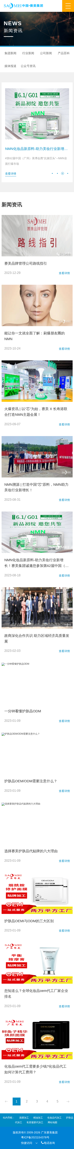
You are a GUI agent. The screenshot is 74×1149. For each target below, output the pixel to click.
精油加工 (38, 1117)
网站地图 (52, 1122)
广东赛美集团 (49, 1132)
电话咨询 (48, 1142)
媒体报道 (10, 66)
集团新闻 (10, 53)
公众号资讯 (28, 66)
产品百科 (64, 53)
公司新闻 (46, 53)
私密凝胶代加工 (35, 1122)
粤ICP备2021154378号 (35, 1137)
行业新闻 (28, 53)
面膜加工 (24, 1117)
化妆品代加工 (54, 1117)
